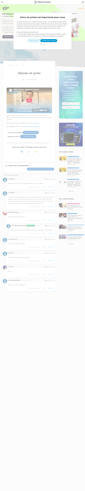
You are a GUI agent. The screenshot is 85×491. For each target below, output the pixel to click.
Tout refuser (42, 44)
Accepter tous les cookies (49, 40)
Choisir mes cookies (33, 40)
